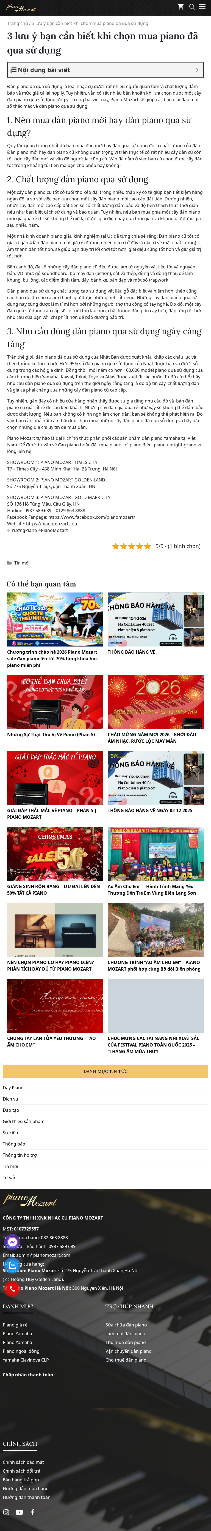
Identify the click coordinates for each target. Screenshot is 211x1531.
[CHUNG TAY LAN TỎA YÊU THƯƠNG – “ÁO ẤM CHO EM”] (55, 1006)
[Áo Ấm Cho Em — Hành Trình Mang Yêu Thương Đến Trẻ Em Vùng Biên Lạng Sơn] (156, 854)
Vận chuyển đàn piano (129, 1351)
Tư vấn (9, 1178)
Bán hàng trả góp (21, 1442)
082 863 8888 (54, 1238)
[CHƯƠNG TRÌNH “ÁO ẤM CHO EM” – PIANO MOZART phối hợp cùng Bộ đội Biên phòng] (156, 930)
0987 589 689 (62, 1246)
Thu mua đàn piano (126, 1342)
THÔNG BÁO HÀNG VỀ (131, 652)
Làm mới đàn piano (125, 1334)
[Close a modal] (5, 751)
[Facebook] (32, 1474)
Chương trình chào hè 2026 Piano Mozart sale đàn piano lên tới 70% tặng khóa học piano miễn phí (52, 658)
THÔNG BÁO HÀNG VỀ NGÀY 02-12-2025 (150, 810)
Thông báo (14, 1144)
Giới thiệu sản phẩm (24, 1121)
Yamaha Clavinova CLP (26, 1360)
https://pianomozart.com (52, 524)
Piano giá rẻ (15, 1325)
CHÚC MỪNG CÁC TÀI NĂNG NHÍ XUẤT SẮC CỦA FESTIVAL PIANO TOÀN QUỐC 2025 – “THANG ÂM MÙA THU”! (153, 1044)
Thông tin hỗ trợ (20, 1155)
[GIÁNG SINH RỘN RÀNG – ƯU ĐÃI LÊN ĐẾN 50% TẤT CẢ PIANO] (55, 854)
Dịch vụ (10, 1099)
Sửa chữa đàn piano (126, 1325)
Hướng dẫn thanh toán (27, 1459)
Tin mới (22, 563)
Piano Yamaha (17, 1334)
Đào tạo (11, 1110)
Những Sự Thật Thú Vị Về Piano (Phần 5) (51, 735)
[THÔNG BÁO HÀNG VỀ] (156, 619)
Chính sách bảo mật (23, 1424)
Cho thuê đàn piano (126, 1360)
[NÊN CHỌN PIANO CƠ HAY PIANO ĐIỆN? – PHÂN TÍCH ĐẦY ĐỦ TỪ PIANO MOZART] (55, 930)
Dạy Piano (13, 1088)
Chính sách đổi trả (21, 1433)
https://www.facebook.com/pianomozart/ (91, 517)
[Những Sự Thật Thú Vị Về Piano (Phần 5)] (55, 702)
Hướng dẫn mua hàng (26, 1450)
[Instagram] (6, 1474)
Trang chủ (17, 23)
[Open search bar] (192, 7)
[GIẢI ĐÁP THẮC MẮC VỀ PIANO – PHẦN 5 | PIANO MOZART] (55, 778)
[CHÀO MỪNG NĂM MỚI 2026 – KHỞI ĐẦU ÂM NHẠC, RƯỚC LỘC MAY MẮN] (156, 702)
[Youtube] (19, 1474)
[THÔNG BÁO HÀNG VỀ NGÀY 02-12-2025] (156, 778)
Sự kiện (10, 1133)
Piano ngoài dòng (21, 1351)
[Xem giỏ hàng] (180, 7)
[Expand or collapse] (197, 69)
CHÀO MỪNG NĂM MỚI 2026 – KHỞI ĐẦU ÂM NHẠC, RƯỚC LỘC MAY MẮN (152, 738)
